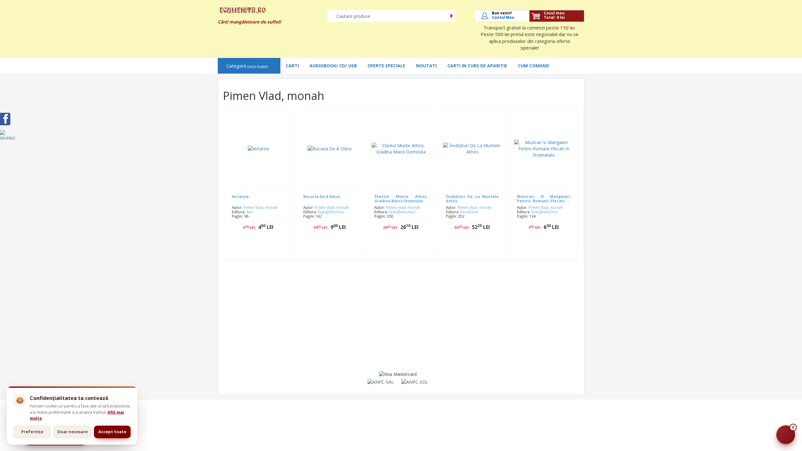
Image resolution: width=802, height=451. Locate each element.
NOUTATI (426, 66)
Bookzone (469, 211)
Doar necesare (72, 431)
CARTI (292, 66)
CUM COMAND (533, 66)
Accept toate (112, 431)
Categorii (247, 66)
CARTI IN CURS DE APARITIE (477, 66)
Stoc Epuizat (477, 247)
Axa (249, 211)
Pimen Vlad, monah (260, 207)
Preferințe (32, 431)
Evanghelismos (331, 211)
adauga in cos (263, 247)
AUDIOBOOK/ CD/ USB (333, 66)
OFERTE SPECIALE (386, 66)
